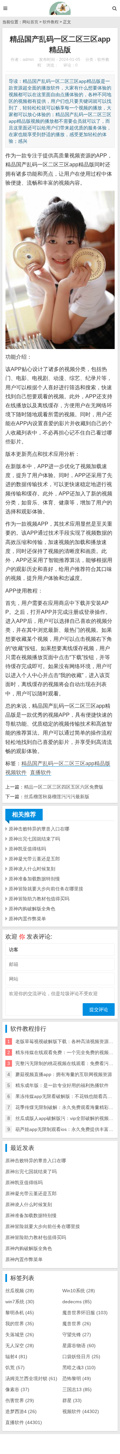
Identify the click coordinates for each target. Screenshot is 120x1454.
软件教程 (51, 22)
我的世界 (19, 1323)
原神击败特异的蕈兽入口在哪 (39, 828)
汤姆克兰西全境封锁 (31, 1378)
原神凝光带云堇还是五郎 (34, 858)
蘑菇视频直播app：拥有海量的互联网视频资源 (63, 1074)
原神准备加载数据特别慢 (34, 878)
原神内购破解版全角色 (32, 908)
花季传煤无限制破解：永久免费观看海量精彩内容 (66, 1107)
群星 (72, 1400)
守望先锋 (76, 1334)
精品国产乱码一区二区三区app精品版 (65, 763)
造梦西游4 (21, 1411)
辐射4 (16, 1356)
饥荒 (15, 1367)
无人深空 (19, 1345)
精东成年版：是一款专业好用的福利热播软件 (62, 1085)
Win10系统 (78, 1290)
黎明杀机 (19, 1312)
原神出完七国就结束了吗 (34, 838)
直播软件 (40, 772)
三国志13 (77, 1389)
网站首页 (30, 22)
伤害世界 (19, 1400)
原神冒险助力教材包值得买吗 (39, 898)
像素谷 (17, 1389)
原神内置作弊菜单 (27, 918)
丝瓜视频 (19, 1290)
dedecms (77, 1301)
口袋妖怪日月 (81, 1356)
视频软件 (16, 772)
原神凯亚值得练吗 (27, 848)
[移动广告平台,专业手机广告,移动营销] (60, 8)
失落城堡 (19, 1334)
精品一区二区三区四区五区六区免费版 (63, 787)
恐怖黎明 (76, 1378)
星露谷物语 (79, 1345)
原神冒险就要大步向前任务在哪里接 (46, 888)
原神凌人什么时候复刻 (32, 868)
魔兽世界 (76, 1323)
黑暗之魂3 (79, 1367)
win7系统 (19, 1301)
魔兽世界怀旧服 (85, 1312)
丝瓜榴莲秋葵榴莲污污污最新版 (56, 796)
